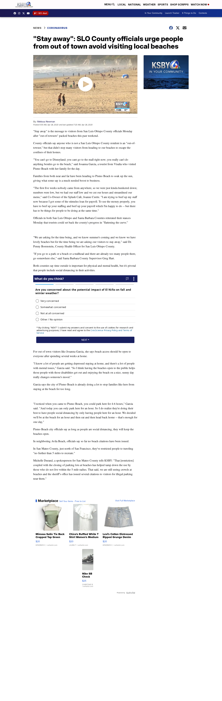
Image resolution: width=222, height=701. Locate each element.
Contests (203, 13)
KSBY (24, 13)
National (134, 4)
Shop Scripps (179, 4)
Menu (108, 4)
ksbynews (16, 13)
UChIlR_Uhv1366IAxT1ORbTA (29, 13)
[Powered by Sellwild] (130, 593)
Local (122, 4)
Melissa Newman (46, 121)
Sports (163, 4)
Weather (149, 4)
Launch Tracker (172, 13)
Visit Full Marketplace (125, 501)
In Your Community (153, 13)
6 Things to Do (189, 13)
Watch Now (199, 4)
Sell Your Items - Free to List (72, 501)
